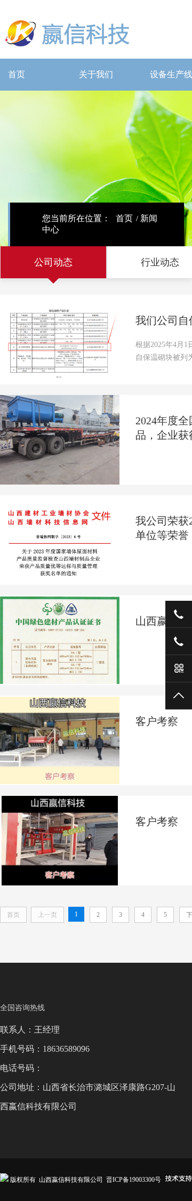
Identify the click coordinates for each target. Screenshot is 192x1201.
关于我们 (96, 74)
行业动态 (160, 262)
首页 (16, 74)
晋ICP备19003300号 (133, 1179)
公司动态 (53, 262)
